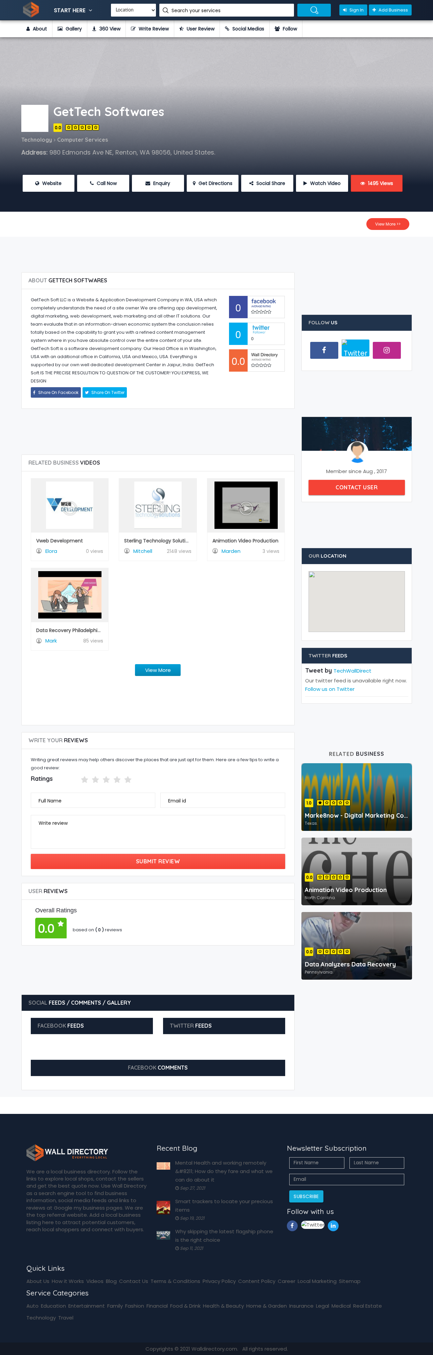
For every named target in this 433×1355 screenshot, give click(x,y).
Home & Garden (266, 1305)
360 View (109, 28)
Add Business (393, 10)
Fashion (134, 1305)
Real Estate (367, 1305)
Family (115, 1305)
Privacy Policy (219, 1281)
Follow (289, 28)
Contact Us (133, 1281)
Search (314, 10)
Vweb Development (59, 540)
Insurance (301, 1305)
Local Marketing (317, 1281)
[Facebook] (324, 350)
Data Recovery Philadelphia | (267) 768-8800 (89, 630)
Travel (65, 1317)
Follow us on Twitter (330, 689)
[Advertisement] (216, 252)
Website (51, 183)
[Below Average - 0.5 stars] (76, 779)
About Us (37, 1281)
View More (158, 670)
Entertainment (86, 1305)
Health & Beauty (223, 1305)
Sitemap (350, 1281)
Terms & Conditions (175, 1281)
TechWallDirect (352, 670)
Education (53, 1305)
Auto (32, 1305)
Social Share (270, 183)
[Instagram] (387, 350)
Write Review (153, 28)
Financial (157, 1305)
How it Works (68, 1281)
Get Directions (214, 183)
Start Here (70, 10)
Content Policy (256, 1281)
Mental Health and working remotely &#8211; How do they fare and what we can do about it (224, 1171)
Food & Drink (185, 1305)
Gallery (73, 28)
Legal (322, 1305)
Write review (53, 823)
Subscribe (306, 1196)
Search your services (197, 10)
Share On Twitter (107, 392)
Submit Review (158, 861)
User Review (199, 28)
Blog (111, 1281)
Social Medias (247, 28)
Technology (41, 1317)
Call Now (106, 183)
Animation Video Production (245, 540)
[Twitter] (356, 351)
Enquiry (161, 183)
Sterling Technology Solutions (159, 540)
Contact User (357, 487)
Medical (341, 1305)
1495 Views (380, 183)
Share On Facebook (57, 392)
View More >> (388, 224)
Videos (95, 1281)
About (39, 28)
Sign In (356, 10)
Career (286, 1281)
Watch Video (325, 183)
